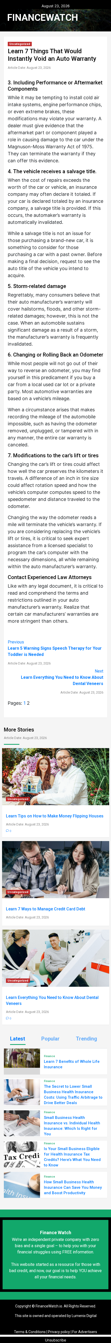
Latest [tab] (17, 1039)
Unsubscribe (55, 1340)
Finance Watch (55, 1232)
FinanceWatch (42, 17)
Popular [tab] (50, 1039)
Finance (49, 1056)
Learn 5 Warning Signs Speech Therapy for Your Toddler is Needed (55, 652)
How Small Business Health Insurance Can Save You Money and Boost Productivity (73, 1187)
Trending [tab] (86, 1039)
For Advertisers (84, 1332)
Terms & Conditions (30, 1332)
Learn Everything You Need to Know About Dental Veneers (62, 681)
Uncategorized (19, 44)
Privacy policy (59, 1332)
